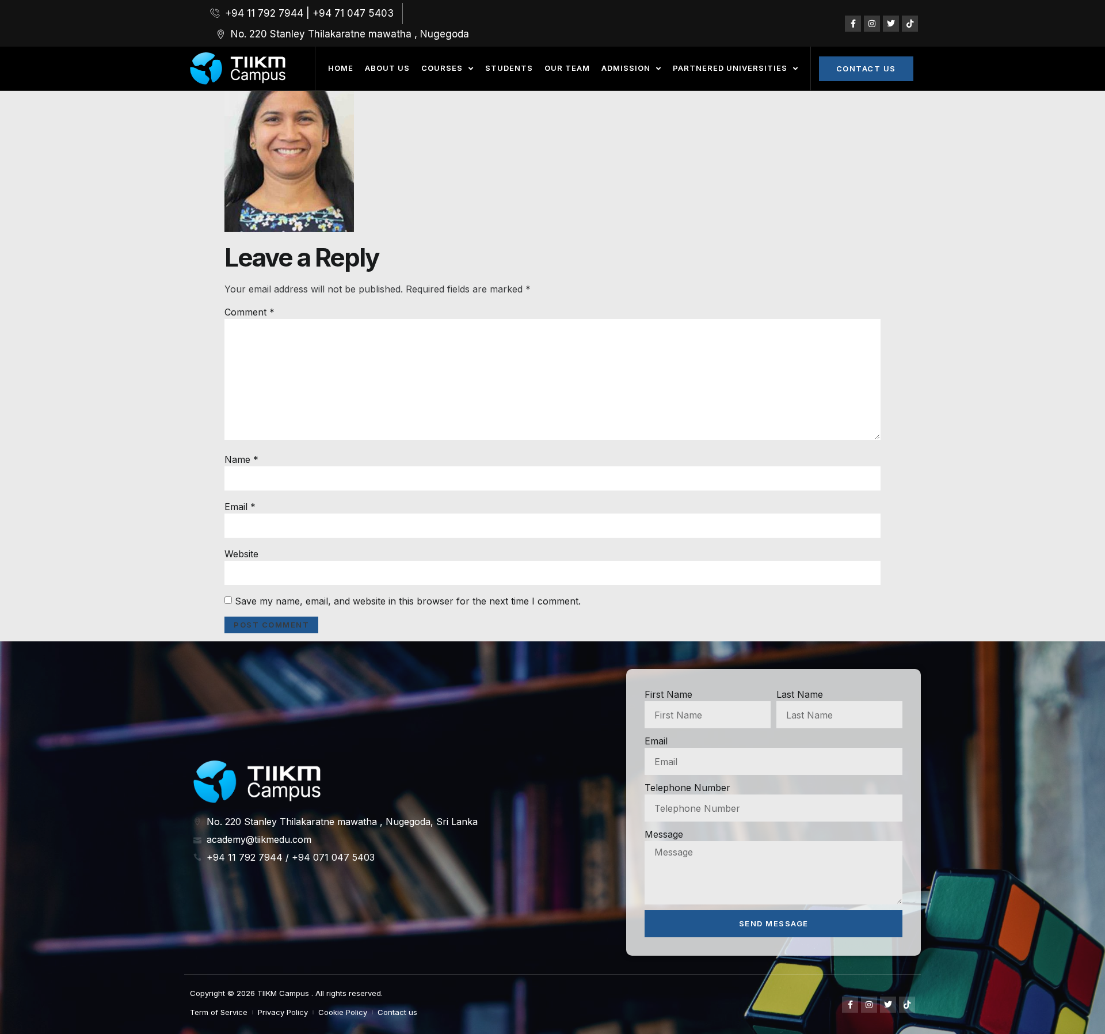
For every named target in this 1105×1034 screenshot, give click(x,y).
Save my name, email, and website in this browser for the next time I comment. (408, 601)
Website (241, 554)
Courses (442, 68)
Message (664, 834)
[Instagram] (872, 24)
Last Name (799, 694)
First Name (668, 694)
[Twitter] (891, 24)
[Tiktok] (910, 24)
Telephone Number (687, 787)
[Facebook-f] (853, 24)
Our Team (567, 68)
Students (509, 68)
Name (241, 459)
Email (240, 506)
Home (340, 68)
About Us (387, 68)
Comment (249, 312)
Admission (625, 68)
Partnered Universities (730, 68)
